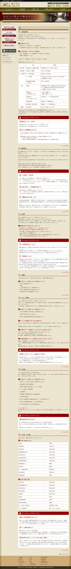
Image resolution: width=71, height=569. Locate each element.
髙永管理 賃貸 (44, 557)
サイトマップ (44, 564)
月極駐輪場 (43, 559)
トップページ (4, 23)
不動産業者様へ (44, 561)
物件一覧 (21, 559)
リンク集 (21, 564)
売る (31, 557)
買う (31, 559)
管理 (31, 561)
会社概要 (21, 557)
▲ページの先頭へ (65, 145)
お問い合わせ (22, 561)
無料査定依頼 (33, 564)
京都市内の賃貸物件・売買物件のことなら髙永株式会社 (35, 567)
